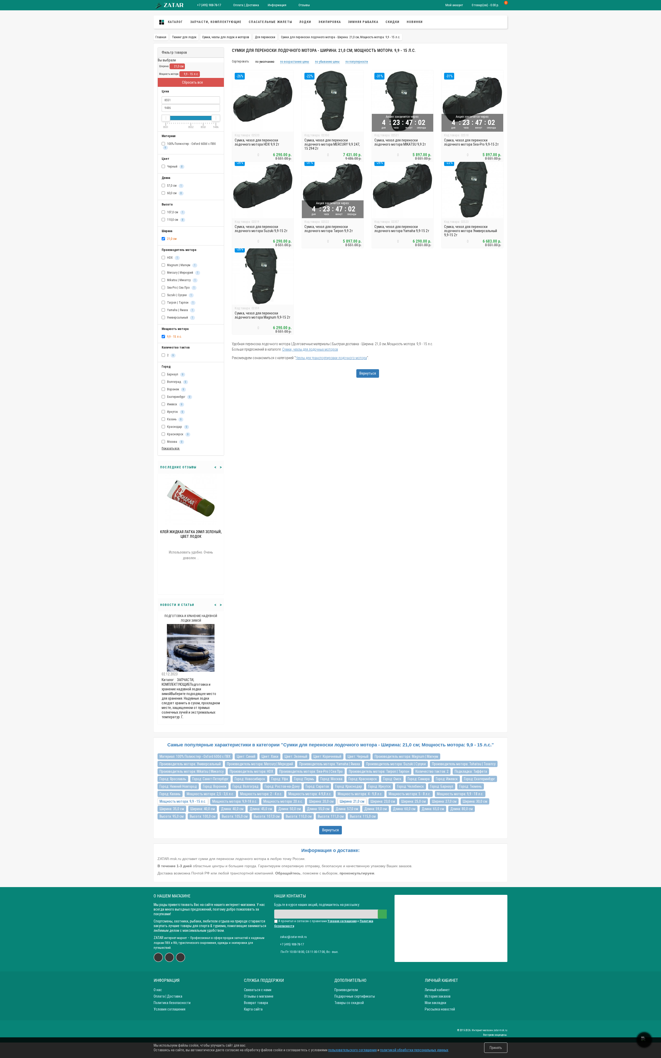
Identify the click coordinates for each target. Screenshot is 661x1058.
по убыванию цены (327, 62)
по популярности (356, 62)
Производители (346, 990)
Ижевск (174, 404)
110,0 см (174, 220)
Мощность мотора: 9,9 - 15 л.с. (183, 801)
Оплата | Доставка (245, 5)
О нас (158, 990)
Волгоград (176, 382)
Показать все (171, 448)
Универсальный (179, 317)
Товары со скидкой (349, 1003)
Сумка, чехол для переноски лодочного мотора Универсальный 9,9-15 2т (470, 231)
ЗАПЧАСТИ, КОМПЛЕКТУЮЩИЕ (216, 22)
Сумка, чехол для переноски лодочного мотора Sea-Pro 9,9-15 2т (471, 142)
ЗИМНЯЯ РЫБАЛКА (363, 22)
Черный (174, 166)
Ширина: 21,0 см (352, 801)
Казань (174, 419)
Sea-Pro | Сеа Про (180, 287)
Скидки (392, 22)
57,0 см (174, 185)
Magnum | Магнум (180, 265)
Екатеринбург (178, 397)
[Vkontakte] (158, 957)
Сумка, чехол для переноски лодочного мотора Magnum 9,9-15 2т (262, 315)
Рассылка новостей (440, 1009)
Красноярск (177, 434)
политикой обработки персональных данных (414, 1050)
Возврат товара (256, 1003)
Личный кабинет (437, 990)
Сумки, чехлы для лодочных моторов (310, 349)
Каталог (175, 22)
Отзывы (304, 5)
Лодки (305, 22)
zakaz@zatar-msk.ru (293, 937)
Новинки (415, 22)
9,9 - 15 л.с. (191, 74)
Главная (160, 37)
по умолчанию (264, 62)
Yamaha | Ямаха (179, 310)
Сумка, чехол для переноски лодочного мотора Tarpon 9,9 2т (328, 229)
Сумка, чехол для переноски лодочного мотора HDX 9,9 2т (257, 142)
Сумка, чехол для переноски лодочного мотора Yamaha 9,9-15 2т (401, 229)
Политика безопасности (172, 1003)
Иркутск (174, 412)
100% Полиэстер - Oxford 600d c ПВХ (190, 145)
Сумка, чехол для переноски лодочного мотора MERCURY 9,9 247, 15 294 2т (332, 144)
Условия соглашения (169, 1009)
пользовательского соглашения (352, 1050)
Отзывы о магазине (258, 996)
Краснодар (176, 427)
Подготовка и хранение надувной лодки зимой (190, 618)
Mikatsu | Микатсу (181, 280)
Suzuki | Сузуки (179, 295)
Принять (496, 1048)
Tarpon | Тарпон (180, 302)
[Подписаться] (382, 914)
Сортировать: (240, 61)
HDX (172, 257)
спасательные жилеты (270, 22)
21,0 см (178, 66)
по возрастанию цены (294, 62)
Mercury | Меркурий (182, 272)
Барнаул (174, 374)
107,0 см (174, 212)
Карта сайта (253, 1009)
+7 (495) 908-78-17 (209, 5)
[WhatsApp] (169, 957)
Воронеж (175, 389)
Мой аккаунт (454, 5)
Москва (174, 442)
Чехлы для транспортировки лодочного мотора (331, 358)
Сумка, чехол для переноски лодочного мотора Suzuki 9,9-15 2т (261, 229)
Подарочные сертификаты (354, 996)
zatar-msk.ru (500, 1030)
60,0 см (174, 193)
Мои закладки (435, 1003)
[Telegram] (180, 957)
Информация (277, 5)
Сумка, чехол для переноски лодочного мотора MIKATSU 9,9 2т (400, 142)
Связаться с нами (257, 990)
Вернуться (367, 373)
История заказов (438, 996)
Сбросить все (192, 82)
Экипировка (329, 22)
